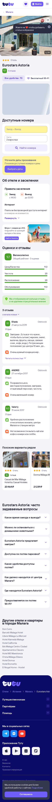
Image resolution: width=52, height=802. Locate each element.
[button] (26, 4)
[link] (12, 238)
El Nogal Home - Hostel (13, 667)
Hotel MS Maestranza (12, 653)
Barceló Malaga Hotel (12, 632)
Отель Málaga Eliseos (12, 657)
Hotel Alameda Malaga (13, 639)
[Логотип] (8, 4)
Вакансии (6, 763)
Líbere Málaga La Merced (14, 636)
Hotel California (9, 643)
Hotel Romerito (9, 664)
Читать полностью (14, 358)
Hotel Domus (8, 660)
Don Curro (7, 629)
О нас (4, 760)
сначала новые (9, 314)
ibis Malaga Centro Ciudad (14, 646)
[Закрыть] (49, 27)
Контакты (6, 766)
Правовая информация (12, 769)
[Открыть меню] (48, 4)
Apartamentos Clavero (13, 650)
